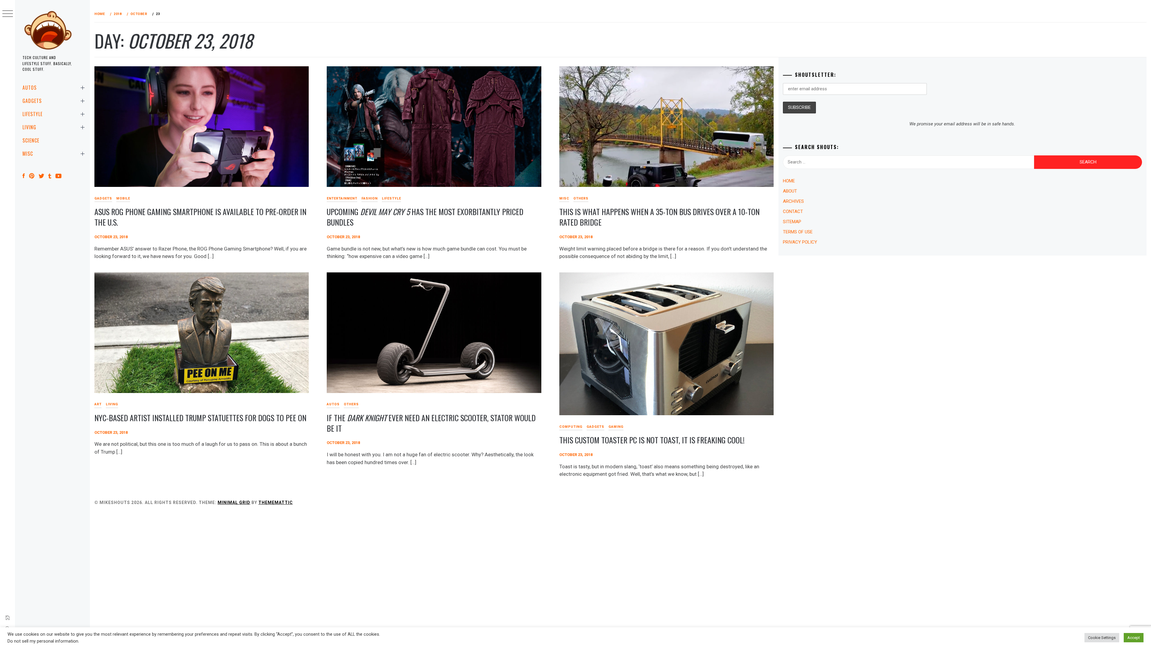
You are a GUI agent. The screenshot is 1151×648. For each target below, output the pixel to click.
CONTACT (793, 211)
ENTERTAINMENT (342, 198)
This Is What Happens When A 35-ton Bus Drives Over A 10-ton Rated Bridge (659, 217)
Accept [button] (1133, 637)
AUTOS (29, 87)
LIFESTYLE (32, 114)
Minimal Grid (234, 502)
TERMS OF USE (798, 232)
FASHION (369, 198)
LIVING (29, 127)
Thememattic (275, 502)
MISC (27, 153)
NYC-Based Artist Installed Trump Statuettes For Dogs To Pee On (200, 418)
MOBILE (123, 198)
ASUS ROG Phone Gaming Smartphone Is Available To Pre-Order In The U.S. (200, 217)
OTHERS (580, 198)
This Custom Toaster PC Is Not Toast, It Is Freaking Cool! (652, 440)
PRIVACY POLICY (800, 242)
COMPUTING (570, 427)
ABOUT (790, 191)
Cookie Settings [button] (1102, 637)
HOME (789, 181)
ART (98, 404)
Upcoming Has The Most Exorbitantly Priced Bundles (425, 217)
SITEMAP (792, 221)
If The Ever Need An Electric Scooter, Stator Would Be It (431, 423)
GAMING (615, 427)
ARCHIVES (793, 201)
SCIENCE (30, 140)
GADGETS (32, 100)
